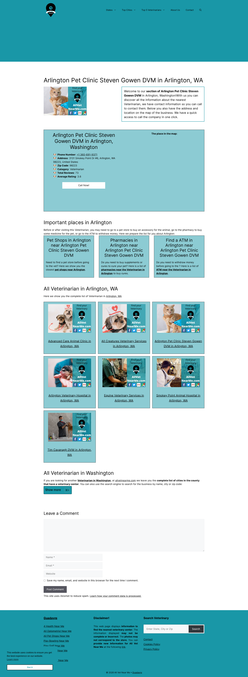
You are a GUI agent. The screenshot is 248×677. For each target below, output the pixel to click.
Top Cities (127, 10)
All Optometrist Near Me (57, 631)
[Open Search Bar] (200, 10)
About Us (175, 10)
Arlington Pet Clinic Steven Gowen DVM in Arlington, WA (178, 343)
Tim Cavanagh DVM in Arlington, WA (70, 452)
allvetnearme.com (125, 480)
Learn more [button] (13, 659)
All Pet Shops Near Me (57, 636)
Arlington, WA (114, 296)
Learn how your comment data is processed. (115, 596)
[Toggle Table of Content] (65, 490)
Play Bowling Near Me (56, 640)
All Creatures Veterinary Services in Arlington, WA (123, 343)
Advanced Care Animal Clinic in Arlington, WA (69, 343)
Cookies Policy (152, 644)
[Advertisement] (124, 42)
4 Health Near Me (54, 626)
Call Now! (83, 185)
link (123, 646)
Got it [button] (30, 667)
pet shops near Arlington (70, 269)
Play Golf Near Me (54, 645)
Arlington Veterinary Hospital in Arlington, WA (70, 398)
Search (196, 629)
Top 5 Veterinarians (151, 10)
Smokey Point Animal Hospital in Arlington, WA (178, 398)
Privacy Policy (151, 649)
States (109, 10)
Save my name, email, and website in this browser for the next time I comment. (92, 580)
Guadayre (50, 618)
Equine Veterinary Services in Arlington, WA (124, 398)
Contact (190, 10)
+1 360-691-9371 (87, 154)
